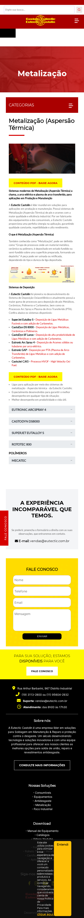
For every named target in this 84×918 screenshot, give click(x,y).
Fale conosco (42, 671)
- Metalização (42, 805)
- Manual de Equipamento (42, 830)
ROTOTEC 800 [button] (21, 444)
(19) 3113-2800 (32, 694)
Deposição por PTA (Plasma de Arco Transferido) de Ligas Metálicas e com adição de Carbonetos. (40, 353)
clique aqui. (45, 914)
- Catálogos (42, 835)
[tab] (42, 409)
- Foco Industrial (42, 809)
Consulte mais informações (42, 765)
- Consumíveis (42, 792)
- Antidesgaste (42, 800)
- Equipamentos (42, 796)
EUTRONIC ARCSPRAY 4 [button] (29, 409)
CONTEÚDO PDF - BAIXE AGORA (35, 183)
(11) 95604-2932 (57, 694)
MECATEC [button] (19, 460)
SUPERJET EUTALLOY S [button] (28, 433)
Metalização (42, 73)
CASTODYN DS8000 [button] (26, 421)
